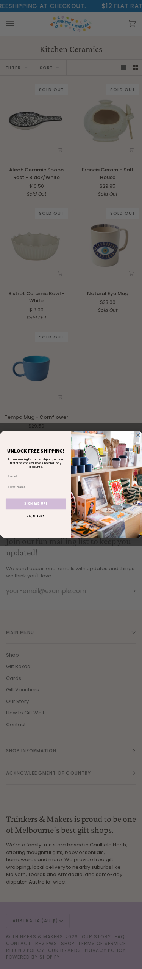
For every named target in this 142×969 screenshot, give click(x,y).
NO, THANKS (36, 517)
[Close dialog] (138, 435)
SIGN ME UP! (35, 503)
